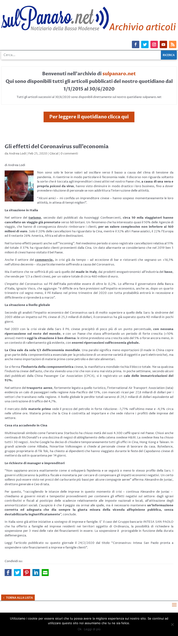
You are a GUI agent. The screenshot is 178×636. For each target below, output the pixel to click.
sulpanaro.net (119, 74)
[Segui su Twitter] (145, 44)
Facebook (8, 572)
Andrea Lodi (17, 153)
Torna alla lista (19, 598)
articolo (21, 543)
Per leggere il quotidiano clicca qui (89, 117)
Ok (80, 629)
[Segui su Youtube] (163, 44)
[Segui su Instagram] (154, 44)
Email (45, 572)
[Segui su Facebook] (135, 44)
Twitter (17, 572)
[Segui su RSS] (172, 44)
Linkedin (35, 572)
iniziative (44, 522)
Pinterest (26, 572)
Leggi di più (92, 629)
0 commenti (69, 153)
